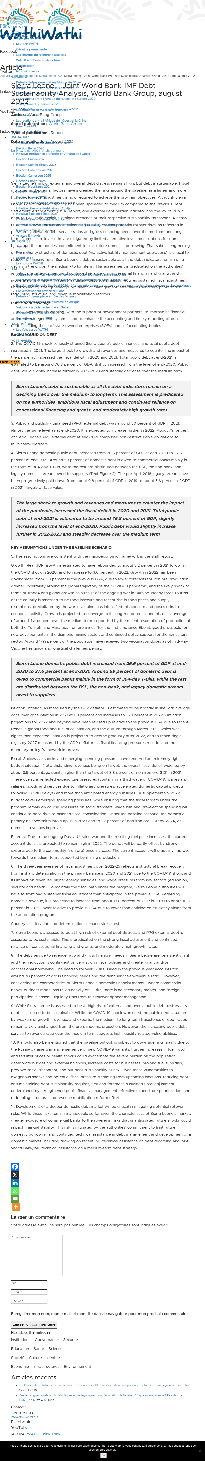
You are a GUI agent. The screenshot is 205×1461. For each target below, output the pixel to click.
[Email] (15, 1199)
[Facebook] (15, 1167)
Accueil (5, 76)
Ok (103, 1455)
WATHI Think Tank (43, 1434)
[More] (16, 1207)
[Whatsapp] (15, 1191)
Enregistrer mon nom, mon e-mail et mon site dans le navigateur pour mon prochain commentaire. (100, 1314)
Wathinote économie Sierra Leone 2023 (37, 76)
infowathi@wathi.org (24, 1417)
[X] (15, 1175)
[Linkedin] (15, 1183)
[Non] (200, 1451)
